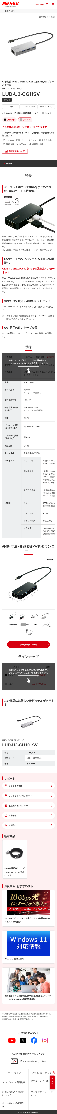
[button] (28, 644)
